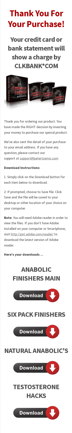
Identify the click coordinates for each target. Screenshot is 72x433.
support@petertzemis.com (39, 158)
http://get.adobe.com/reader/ (32, 234)
